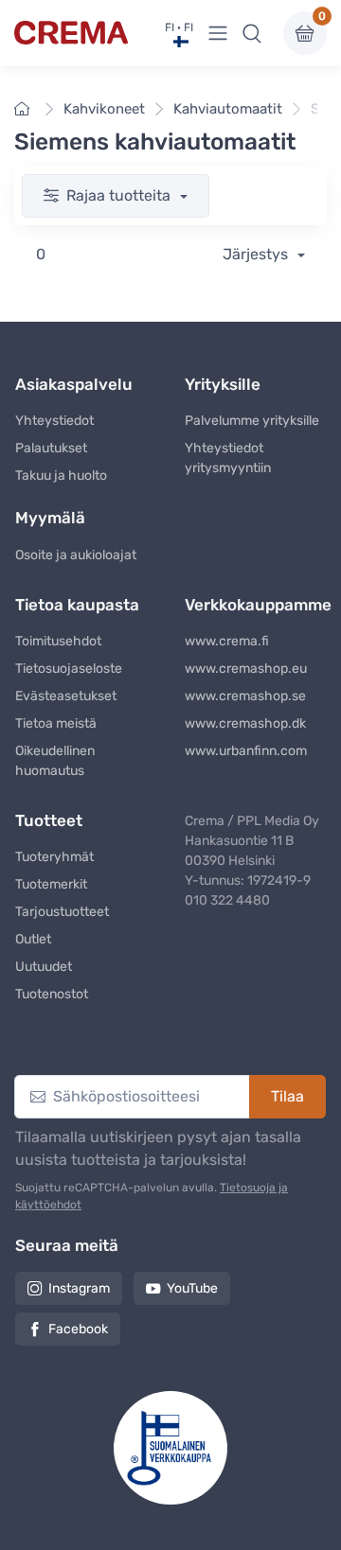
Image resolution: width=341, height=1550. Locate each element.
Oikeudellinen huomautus (55, 761)
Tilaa (287, 1096)
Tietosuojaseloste (68, 669)
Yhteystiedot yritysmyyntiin (228, 458)
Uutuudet (43, 967)
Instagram (79, 1288)
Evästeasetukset (66, 696)
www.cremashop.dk (245, 723)
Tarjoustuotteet (62, 912)
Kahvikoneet (104, 108)
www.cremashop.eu (246, 669)
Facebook (78, 1329)
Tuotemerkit (51, 884)
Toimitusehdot (58, 641)
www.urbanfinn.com (246, 751)
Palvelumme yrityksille (252, 421)
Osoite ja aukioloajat (75, 555)
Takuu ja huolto (61, 475)
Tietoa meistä (56, 723)
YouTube (192, 1288)
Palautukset (51, 448)
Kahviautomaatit (227, 108)
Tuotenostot (51, 994)
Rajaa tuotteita (120, 195)
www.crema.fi (227, 641)
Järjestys (257, 254)
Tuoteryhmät (54, 857)
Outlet (33, 939)
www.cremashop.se (245, 696)
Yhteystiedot (54, 421)
